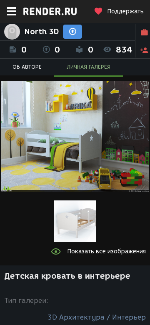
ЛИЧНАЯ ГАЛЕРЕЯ (88, 67)
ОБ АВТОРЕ (27, 67)
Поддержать (125, 11)
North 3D (41, 31)
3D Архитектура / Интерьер (97, 317)
